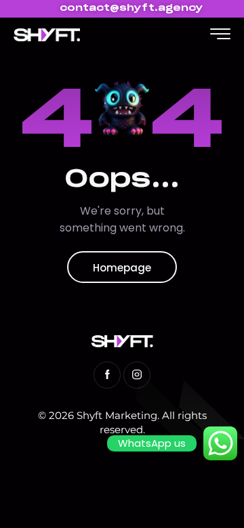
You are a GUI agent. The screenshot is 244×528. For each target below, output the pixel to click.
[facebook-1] (107, 375)
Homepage (122, 268)
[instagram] (136, 375)
